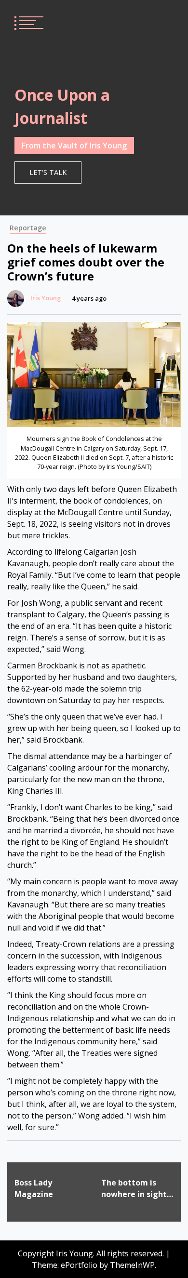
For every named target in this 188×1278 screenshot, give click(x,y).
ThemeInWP (132, 1265)
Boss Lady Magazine (33, 1188)
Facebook (147, 21)
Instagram (130, 21)
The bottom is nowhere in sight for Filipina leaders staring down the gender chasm (134, 1188)
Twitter (165, 21)
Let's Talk (48, 172)
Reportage (28, 227)
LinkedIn (112, 21)
